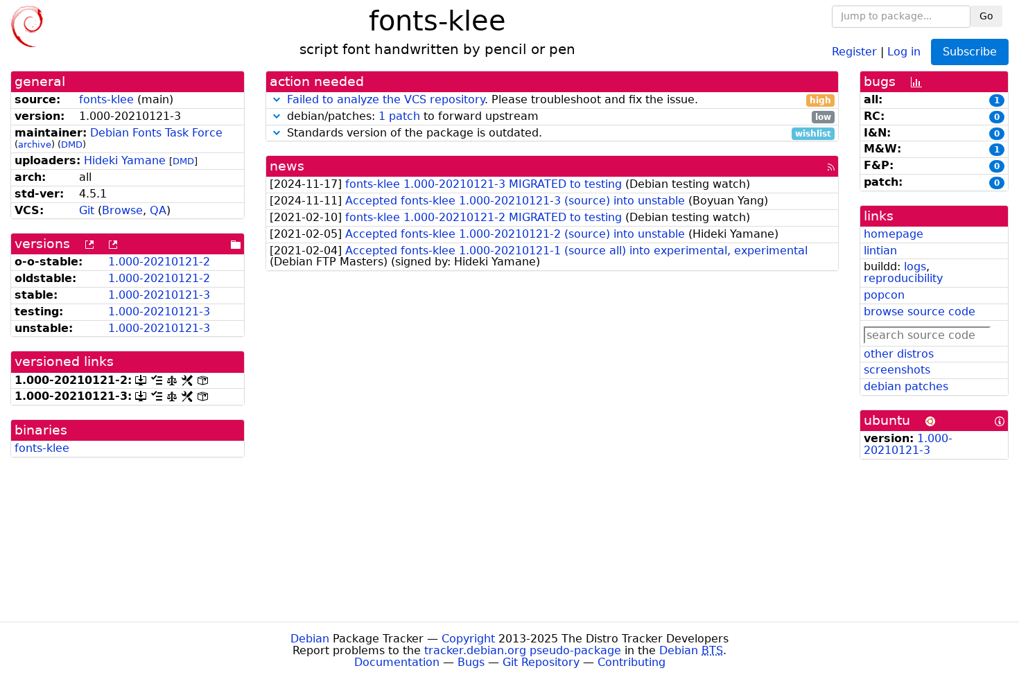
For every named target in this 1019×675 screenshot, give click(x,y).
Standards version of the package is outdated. (558, 133)
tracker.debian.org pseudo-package (522, 650)
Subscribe (970, 51)
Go (986, 15)
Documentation (396, 662)
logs (915, 266)
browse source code (919, 311)
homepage (893, 233)
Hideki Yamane (125, 160)
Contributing (631, 662)
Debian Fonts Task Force (156, 132)
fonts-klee (106, 99)
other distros (899, 353)
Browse (122, 210)
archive (34, 144)
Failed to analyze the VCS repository (386, 99)
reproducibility (903, 278)
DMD (71, 144)
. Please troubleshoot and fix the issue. (559, 100)
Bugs (471, 662)
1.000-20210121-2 (159, 261)
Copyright (468, 638)
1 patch (399, 116)
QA (158, 210)
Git (86, 210)
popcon (884, 294)
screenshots (897, 369)
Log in (904, 51)
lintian (880, 250)
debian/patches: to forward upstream (558, 117)
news (287, 166)
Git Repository (541, 662)
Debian (309, 638)
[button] (276, 99)
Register (854, 51)
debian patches (906, 386)
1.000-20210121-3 (159, 294)
